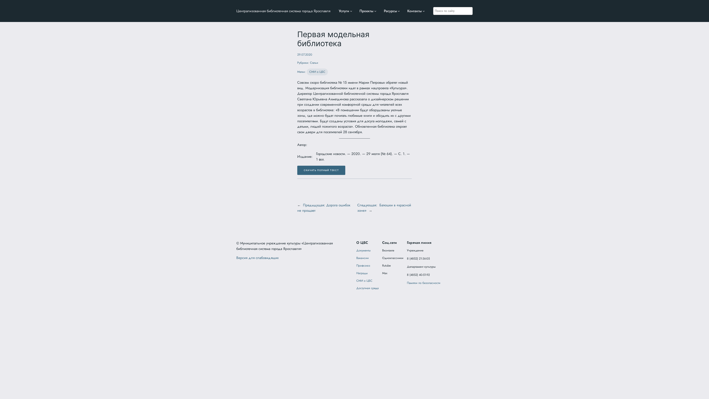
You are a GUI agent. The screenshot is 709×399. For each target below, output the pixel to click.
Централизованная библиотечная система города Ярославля (283, 10)
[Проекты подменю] (375, 11)
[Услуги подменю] (351, 11)
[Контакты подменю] (424, 11)
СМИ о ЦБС (317, 72)
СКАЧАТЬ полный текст (321, 170)
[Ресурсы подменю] (399, 11)
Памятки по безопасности (423, 283)
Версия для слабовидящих (257, 257)
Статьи (314, 63)
